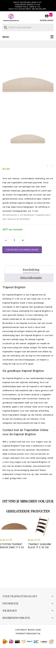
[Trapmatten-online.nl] (11, 17)
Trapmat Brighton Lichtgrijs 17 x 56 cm (51, 166)
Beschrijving (31, 270)
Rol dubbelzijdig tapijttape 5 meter (47, 166)
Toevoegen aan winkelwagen (22, 250)
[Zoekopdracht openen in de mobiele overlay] (28, 26)
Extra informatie (31, 278)
